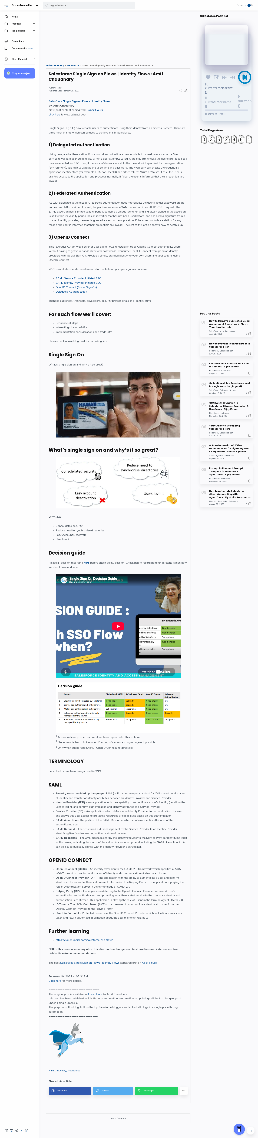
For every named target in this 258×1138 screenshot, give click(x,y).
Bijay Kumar (214, 370)
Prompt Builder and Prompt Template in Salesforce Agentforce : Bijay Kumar (226, 471)
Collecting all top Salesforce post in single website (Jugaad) (229, 385)
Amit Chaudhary (58, 1070)
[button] (46, 5)
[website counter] (226, 139)
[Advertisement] (118, 35)
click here (54, 115)
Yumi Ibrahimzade (227, 331)
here (87, 563)
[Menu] (6, 5)
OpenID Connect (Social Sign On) (76, 287)
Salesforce (75, 1070)
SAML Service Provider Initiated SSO (78, 278)
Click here (55, 981)
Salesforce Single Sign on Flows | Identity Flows (79, 101)
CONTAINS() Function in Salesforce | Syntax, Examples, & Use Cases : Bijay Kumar (229, 406)
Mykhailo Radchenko (218, 501)
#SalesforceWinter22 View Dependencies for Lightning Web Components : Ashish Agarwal (229, 448)
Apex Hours (95, 110)
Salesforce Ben (226, 351)
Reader (58, 88)
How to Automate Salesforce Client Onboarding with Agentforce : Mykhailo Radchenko (229, 494)
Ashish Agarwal (216, 455)
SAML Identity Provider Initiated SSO (78, 283)
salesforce (225, 413)
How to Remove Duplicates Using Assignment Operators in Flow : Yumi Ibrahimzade (229, 324)
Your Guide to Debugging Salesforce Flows (224, 427)
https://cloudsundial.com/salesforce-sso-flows (84, 940)
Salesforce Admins (228, 390)
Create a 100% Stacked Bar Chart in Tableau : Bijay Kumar (229, 365)
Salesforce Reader (25, 5)
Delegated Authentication (71, 292)
